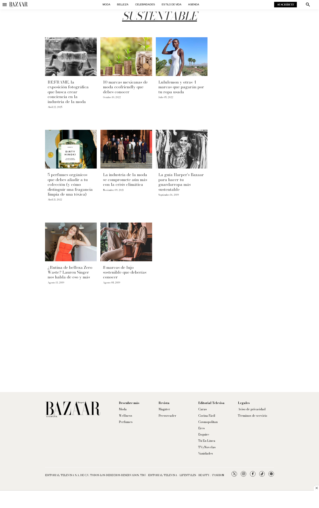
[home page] (18, 4)
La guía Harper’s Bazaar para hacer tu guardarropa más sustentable (181, 181)
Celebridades (145, 4)
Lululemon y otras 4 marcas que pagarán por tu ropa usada (181, 87)
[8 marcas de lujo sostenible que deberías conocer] (126, 242)
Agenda (193, 4)
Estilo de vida (171, 4)
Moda (106, 4)
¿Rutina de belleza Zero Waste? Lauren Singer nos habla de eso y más (70, 272)
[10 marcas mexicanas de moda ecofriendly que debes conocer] (126, 56)
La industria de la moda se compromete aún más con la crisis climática (125, 179)
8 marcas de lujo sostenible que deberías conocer (124, 272)
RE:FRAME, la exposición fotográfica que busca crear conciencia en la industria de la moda (68, 92)
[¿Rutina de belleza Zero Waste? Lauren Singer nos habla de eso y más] (71, 242)
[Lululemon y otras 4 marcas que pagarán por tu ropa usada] (181, 56)
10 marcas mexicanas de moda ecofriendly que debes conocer (125, 87)
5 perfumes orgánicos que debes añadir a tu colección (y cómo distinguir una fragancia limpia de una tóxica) (70, 184)
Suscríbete (285, 5)
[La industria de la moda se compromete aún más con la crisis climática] (126, 149)
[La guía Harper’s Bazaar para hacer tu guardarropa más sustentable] (181, 149)
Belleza (122, 4)
